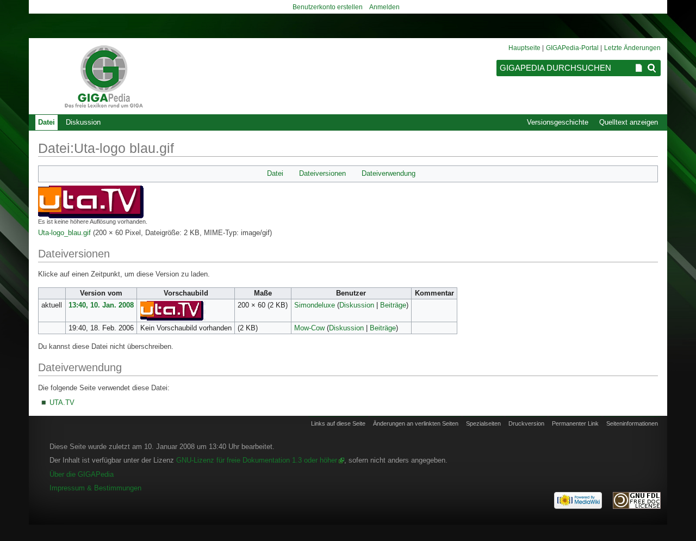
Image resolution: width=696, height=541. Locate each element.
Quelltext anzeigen (628, 122)
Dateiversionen (322, 173)
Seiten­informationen (632, 423)
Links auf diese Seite (338, 423)
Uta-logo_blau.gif (64, 233)
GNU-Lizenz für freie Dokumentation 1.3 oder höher (256, 460)
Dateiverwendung (388, 173)
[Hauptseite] (103, 76)
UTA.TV (61, 402)
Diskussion (356, 305)
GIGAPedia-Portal (572, 48)
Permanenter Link (575, 423)
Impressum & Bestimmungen (95, 488)
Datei (275, 173)
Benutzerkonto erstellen (328, 7)
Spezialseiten (483, 423)
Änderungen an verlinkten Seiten (415, 423)
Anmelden (384, 7)
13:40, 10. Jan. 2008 (101, 305)
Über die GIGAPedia (81, 474)
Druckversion (526, 423)
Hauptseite (524, 48)
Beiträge (393, 305)
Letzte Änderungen (632, 48)
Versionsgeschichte (557, 122)
